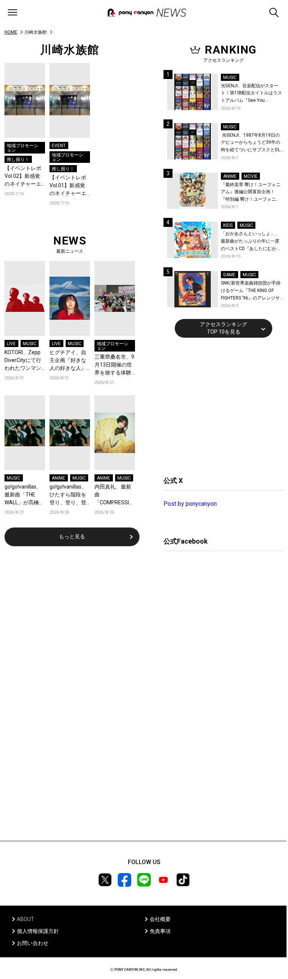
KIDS (227, 225)
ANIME (58, 478)
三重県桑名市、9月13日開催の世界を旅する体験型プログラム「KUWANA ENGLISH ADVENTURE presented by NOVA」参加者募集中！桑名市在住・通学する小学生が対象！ (114, 365)
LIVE (11, 343)
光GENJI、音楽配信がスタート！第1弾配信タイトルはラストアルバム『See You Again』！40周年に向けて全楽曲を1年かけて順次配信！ (252, 93)
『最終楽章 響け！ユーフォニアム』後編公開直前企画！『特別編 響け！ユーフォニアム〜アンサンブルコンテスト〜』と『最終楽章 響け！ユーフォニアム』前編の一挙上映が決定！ (250, 192)
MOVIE (251, 176)
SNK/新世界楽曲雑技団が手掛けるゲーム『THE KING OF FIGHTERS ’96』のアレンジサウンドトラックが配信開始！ (250, 291)
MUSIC (29, 343)
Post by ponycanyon (190, 503)
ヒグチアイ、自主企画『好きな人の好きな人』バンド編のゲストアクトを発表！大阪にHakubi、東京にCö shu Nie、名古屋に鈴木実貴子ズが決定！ (70, 360)
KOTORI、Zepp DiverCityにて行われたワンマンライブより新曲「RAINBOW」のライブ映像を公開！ (24, 360)
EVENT (59, 145)
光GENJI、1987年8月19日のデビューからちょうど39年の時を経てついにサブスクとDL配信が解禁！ (250, 143)
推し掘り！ (18, 159)
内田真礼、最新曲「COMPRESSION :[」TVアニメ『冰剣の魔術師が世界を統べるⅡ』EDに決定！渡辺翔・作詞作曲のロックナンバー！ (114, 495)
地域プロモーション (22, 148)
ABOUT (25, 919)
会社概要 (160, 919)
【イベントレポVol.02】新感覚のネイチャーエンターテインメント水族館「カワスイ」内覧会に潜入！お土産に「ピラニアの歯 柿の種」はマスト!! (23, 176)
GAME (229, 274)
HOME (10, 32)
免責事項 (160, 931)
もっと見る (72, 536)
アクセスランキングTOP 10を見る (223, 328)
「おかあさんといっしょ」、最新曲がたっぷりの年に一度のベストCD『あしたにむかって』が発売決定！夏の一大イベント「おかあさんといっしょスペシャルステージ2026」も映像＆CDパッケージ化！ (251, 241)
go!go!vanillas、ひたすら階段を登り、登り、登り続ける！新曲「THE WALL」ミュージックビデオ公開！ (70, 495)
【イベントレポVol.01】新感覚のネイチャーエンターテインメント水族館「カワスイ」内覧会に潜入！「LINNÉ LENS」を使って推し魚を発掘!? (69, 185)
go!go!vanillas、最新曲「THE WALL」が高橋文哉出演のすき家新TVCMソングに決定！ (24, 495)
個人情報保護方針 (38, 931)
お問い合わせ (32, 943)
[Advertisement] (220, 406)
